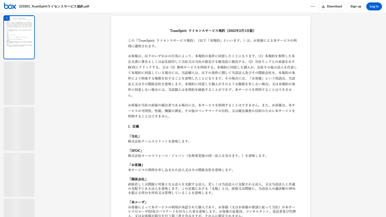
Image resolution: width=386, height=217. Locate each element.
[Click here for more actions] (313, 6)
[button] (19, 37)
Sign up (355, 6)
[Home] (10, 6)
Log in (374, 6)
